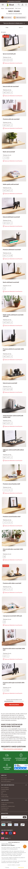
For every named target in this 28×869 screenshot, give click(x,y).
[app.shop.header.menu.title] (2, 4)
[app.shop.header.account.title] (22, 4)
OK (24, 817)
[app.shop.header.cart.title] (26, 4)
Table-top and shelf (9, 8)
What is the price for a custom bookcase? (13, 749)
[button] (19, 4)
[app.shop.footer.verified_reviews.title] (21, 767)
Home (2, 8)
